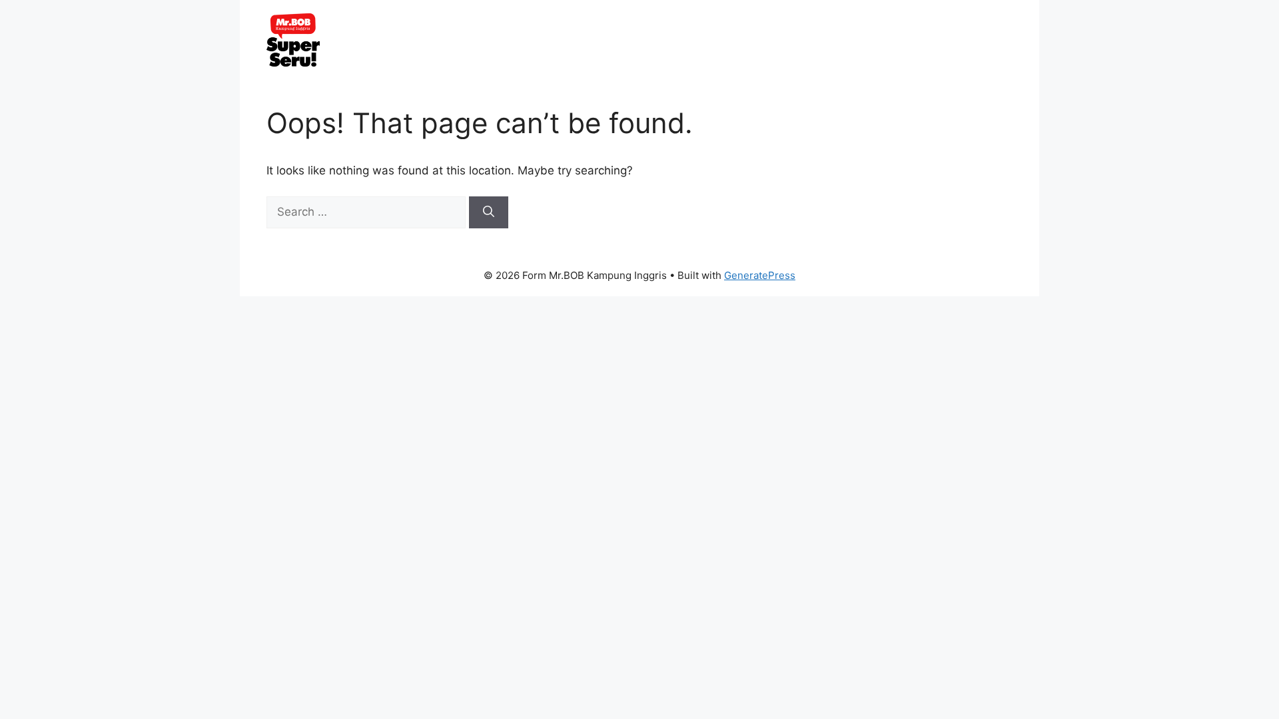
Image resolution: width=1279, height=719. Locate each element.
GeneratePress (759, 275)
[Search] (488, 212)
